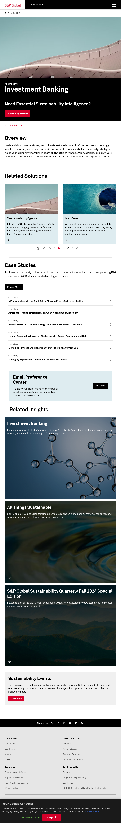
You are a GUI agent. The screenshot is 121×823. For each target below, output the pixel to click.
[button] (38, 248)
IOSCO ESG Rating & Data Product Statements (84, 788)
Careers (66, 772)
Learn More (16, 698)
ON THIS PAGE (12, 125)
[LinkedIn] (75, 723)
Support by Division (14, 777)
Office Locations (12, 788)
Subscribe (101, 385)
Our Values (10, 743)
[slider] (60, 217)
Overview (67, 743)
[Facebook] (58, 723)
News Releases (70, 749)
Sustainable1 (13, 13)
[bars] (114, 4)
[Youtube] (70, 723)
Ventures (9, 754)
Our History (10, 749)
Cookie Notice (92, 811)
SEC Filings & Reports (73, 759)
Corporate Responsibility (74, 777)
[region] (60, 811)
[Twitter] (52, 723)
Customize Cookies (31, 817)
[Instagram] (64, 723)
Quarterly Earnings (71, 754)
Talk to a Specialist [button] (17, 113)
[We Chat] (81, 723)
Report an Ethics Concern (16, 783)
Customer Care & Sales (15, 772)
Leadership (68, 783)
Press (7, 759)
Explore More (13, 287)
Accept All (51, 817)
